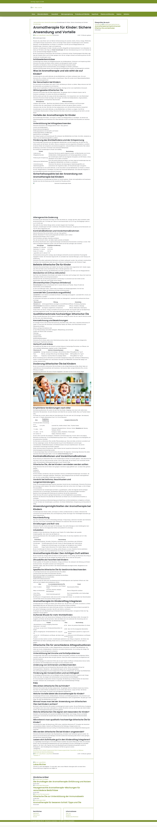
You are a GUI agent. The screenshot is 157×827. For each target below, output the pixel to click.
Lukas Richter (49, 35)
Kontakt (35, 816)
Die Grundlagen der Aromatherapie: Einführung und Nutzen (62, 781)
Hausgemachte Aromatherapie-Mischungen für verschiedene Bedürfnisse (56, 789)
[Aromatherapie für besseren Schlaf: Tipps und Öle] (39, 800)
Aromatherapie (53, 22)
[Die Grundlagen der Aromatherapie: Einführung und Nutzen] (40, 779)
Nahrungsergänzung (67, 14)
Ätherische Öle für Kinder (39, 750)
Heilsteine (126, 14)
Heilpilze (119, 14)
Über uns (68, 813)
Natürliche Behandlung (47, 752)
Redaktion (68, 815)
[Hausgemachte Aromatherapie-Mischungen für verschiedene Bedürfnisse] (41, 785)
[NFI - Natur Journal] (36, 7)
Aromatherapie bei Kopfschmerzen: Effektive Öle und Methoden (108, 27)
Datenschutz (36, 815)
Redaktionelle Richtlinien (72, 816)
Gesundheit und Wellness (76, 750)
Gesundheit (54, 14)
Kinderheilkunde (37, 752)
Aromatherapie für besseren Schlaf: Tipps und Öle (57, 802)
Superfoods (95, 14)
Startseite (36, 22)
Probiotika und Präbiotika (82, 14)
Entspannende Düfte (52, 750)
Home (33, 14)
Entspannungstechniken (63, 750)
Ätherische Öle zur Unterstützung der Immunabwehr (58, 796)
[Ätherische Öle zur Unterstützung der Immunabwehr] (41, 794)
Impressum (36, 813)
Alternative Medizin (42, 14)
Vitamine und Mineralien (107, 14)
